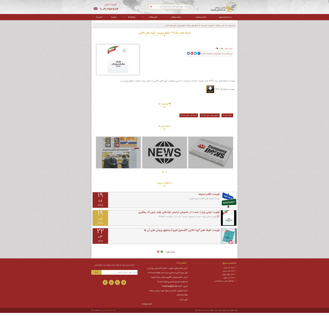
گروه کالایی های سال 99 (189, 115)
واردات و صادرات (200, 17)
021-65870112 (110, 9)
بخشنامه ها (131, 17)
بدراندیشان (206, 310)
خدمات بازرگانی (176, 17)
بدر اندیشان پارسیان (225, 17)
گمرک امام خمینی (228, 271)
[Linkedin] (111, 282)
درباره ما (113, 17)
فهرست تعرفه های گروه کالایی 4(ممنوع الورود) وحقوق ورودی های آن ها (182, 230)
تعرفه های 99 (227, 115)
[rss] (105, 282)
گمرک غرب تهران (228, 277)
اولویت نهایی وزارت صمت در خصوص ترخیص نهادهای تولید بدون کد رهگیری (179, 212)
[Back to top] (6, 306)
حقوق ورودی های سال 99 (209, 115)
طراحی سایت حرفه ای (109, 310)
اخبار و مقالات (153, 17)
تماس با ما (99, 17)
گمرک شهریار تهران (228, 274)
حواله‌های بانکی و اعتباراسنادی (224, 281)
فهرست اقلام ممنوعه (209, 194)
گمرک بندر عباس (229, 267)
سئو (100, 310)
